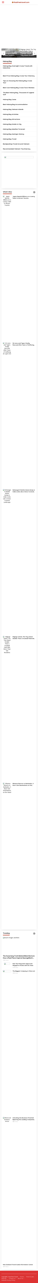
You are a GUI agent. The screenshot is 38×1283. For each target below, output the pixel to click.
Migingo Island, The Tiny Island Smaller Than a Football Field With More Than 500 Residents (27, 54)
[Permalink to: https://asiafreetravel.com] (34, 192)
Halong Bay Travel (9, 139)
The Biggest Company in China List (24, 971)
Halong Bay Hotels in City (12, 124)
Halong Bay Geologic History (13, 134)
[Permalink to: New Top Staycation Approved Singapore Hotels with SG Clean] (7, 965)
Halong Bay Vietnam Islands (13, 109)
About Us (20, 1278)
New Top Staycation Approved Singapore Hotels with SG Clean (23, 964)
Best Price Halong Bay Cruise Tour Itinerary (18, 76)
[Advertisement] (19, 26)
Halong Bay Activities (10, 114)
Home (22, 1276)
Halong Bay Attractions (11, 119)
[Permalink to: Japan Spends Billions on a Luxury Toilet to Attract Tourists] (7, 268)
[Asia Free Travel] (20, 2)
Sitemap (3, 1278)
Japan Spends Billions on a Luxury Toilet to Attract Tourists (24, 197)
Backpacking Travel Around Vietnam (16, 144)
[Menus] (3, 2)
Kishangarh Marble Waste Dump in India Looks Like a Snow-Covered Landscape (10, 54)
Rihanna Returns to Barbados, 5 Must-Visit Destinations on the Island (23, 784)
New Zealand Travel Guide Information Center (18, 1264)
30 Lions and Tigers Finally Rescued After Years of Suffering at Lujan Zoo (23, 344)
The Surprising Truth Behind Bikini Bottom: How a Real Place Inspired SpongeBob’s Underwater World (19, 957)
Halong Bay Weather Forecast (14, 129)
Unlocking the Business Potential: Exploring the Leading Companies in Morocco (23, 1118)
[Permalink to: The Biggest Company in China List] (7, 1043)
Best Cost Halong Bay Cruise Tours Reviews (18, 88)
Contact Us (12, 1278)
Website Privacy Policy (8, 1280)
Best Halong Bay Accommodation (15, 104)
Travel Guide (30, 1276)
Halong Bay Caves (9, 99)
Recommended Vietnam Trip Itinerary (16, 149)
